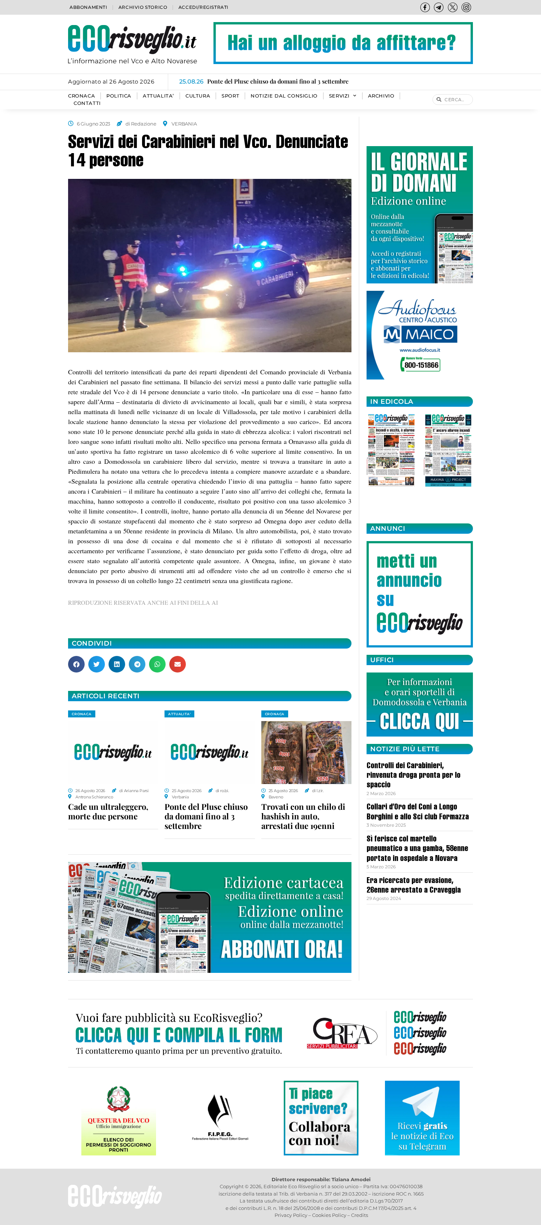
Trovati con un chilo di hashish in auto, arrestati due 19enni (303, 816)
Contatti (87, 103)
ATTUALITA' (179, 714)
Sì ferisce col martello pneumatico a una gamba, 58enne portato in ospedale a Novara (417, 849)
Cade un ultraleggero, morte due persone (108, 811)
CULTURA (197, 96)
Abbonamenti (88, 7)
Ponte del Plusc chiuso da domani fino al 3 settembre (206, 816)
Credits (359, 1215)
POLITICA (118, 96)
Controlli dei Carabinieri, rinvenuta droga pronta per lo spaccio (413, 776)
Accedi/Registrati (203, 7)
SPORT (230, 96)
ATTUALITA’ (158, 96)
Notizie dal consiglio (284, 96)
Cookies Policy (329, 1215)
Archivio (381, 96)
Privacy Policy (291, 1215)
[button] (76, 664)
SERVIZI (339, 96)
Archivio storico (143, 7)
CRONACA (81, 96)
